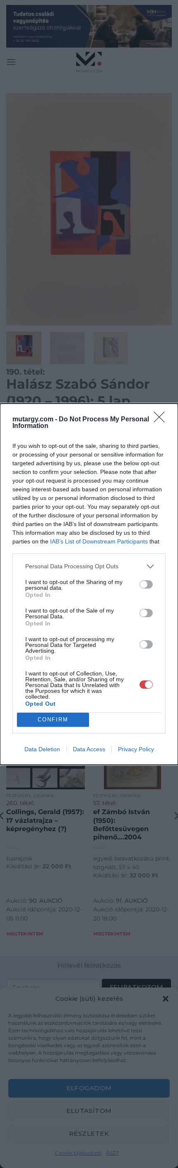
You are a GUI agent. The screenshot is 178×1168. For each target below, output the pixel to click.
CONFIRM (53, 719)
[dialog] (89, 584)
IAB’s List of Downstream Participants (99, 541)
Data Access (89, 749)
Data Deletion (42, 749)
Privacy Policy (136, 749)
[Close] (162, 420)
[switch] (146, 584)
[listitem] (89, 566)
